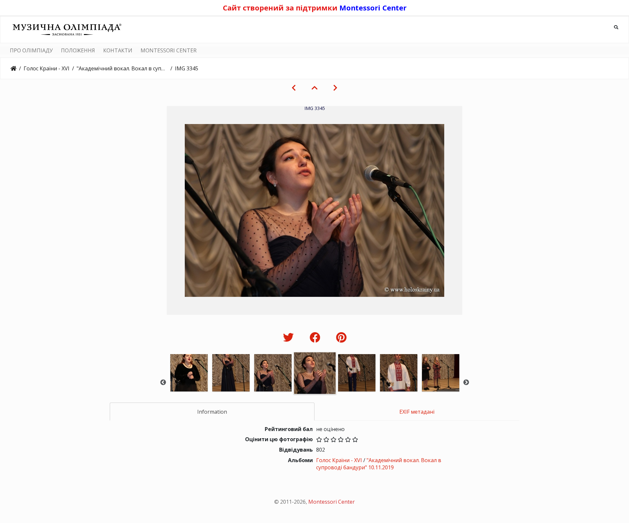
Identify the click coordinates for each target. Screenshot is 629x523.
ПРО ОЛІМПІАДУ (31, 50)
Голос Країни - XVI (46, 68)
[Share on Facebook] (316, 337)
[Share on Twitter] (289, 337)
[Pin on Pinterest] (341, 337)
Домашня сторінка (13, 68)
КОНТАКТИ (117, 50)
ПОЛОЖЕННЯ (78, 50)
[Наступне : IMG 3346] (335, 87)
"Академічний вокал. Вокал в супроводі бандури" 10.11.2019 (122, 68)
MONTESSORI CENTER (169, 50)
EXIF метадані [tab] (416, 411)
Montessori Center (373, 7)
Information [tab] (212, 411)
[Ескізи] (314, 87)
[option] (189, 381)
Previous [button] (163, 382)
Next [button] (466, 382)
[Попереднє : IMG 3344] (294, 87)
